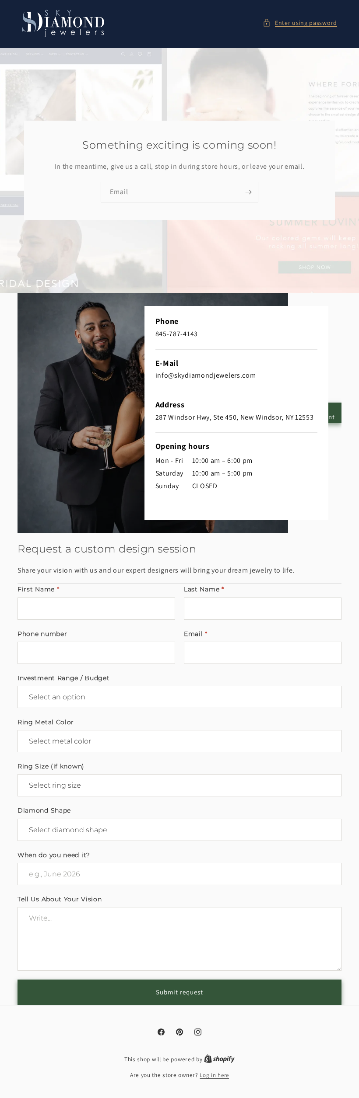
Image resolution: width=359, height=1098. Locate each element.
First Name (38, 589)
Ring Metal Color (46, 722)
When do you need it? (54, 855)
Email (196, 634)
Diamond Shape (44, 810)
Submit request (179, 992)
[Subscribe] (248, 192)
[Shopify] (219, 1059)
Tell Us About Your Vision (60, 899)
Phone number (42, 634)
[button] (300, 22)
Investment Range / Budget (64, 678)
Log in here (214, 1075)
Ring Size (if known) (51, 766)
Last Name (204, 589)
